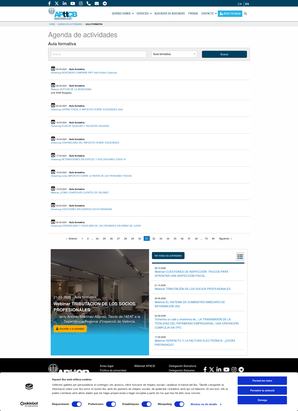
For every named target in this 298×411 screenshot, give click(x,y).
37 (189, 238)
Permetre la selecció (262, 390)
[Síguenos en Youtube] (72, 3)
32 (153, 238)
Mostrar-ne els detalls (204, 404)
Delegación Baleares (182, 370)
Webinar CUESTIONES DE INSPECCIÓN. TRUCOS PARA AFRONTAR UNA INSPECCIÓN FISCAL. (191, 274)
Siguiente (224, 238)
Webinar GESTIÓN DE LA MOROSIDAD (71, 89)
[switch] (111, 404)
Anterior (73, 238)
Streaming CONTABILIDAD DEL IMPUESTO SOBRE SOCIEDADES (85, 142)
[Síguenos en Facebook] (49, 3)
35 (175, 238)
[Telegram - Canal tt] (105, 3)
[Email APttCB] (97, 3)
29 (132, 238)
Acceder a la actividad (71, 328)
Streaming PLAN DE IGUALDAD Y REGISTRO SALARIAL (80, 125)
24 (97, 238)
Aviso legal (106, 366)
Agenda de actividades (70, 24)
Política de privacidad (113, 370)
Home (52, 24)
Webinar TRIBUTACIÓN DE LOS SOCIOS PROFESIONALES (193, 289)
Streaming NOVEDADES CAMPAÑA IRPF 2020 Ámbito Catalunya (84, 72)
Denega (262, 400)
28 (125, 238)
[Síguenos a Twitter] (57, 3)
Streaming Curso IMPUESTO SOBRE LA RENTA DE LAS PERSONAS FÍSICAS (91, 175)
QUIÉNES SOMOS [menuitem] (121, 13)
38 (196, 238)
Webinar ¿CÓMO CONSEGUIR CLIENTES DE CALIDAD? (80, 192)
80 (213, 238)
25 (104, 238)
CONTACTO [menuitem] (207, 13)
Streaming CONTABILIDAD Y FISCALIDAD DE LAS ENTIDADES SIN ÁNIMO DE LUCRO (96, 225)
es (247, 4)
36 (182, 238)
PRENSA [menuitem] (193, 13)
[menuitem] (230, 13)
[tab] (240, 256)
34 (168, 238)
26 (111, 238)
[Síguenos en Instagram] (81, 3)
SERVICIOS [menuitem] (143, 13)
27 (118, 238)
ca (240, 4)
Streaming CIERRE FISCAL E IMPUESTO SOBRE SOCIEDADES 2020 (87, 109)
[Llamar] (89, 3)
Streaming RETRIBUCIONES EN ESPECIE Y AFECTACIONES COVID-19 (88, 159)
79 (206, 238)
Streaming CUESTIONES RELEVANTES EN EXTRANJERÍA (81, 209)
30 (139, 238)
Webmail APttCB (144, 366)
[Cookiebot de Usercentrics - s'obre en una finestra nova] (29, 404)
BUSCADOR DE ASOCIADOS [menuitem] (170, 13)
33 (161, 238)
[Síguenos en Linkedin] (64, 3)
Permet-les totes (262, 380)
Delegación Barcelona (182, 366)
